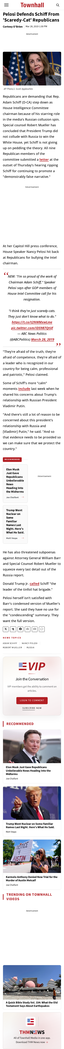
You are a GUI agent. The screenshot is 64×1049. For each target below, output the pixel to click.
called (34, 583)
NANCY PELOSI (30, 643)
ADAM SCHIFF (10, 643)
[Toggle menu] (6, 4)
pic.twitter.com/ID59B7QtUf (32, 328)
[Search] (57, 5)
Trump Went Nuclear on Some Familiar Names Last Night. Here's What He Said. (30, 825)
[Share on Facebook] (20, 629)
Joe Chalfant (12, 778)
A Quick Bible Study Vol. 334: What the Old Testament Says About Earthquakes (32, 1004)
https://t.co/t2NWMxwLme (32, 322)
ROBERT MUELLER (12, 647)
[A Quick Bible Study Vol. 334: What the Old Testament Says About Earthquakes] (32, 982)
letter (44, 159)
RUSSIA (30, 647)
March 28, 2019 (42, 339)
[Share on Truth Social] (13, 629)
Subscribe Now (32, 708)
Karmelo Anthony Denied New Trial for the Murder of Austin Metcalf (31, 878)
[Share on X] (6, 629)
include (24, 389)
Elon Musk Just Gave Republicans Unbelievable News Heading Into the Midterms (28, 770)
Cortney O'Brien (13, 27)
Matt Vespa (11, 831)
